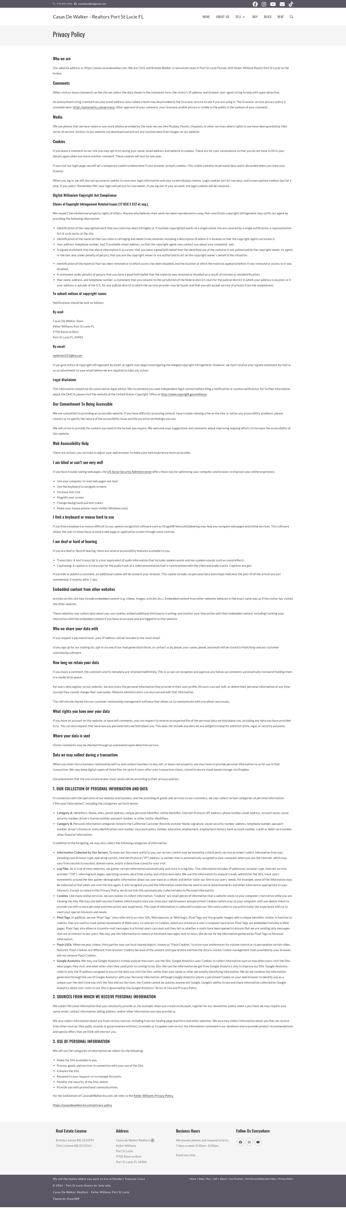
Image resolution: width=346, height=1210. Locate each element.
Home (193, 1178)
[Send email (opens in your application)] (282, 4)
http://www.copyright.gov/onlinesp (184, 394)
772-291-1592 (64, 3)
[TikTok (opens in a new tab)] (290, 4)
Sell (215, 1178)
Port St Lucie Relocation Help (260, 1178)
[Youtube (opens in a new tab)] (273, 4)
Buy (208, 1178)
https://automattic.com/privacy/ (94, 107)
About (223, 1178)
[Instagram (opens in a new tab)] (264, 4)
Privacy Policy (286, 1178)
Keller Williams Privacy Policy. (154, 1095)
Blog (201, 1178)
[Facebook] (240, 1142)
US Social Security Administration (129, 471)
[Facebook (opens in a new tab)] (255, 4)
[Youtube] (258, 1142)
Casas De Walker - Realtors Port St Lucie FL (98, 16)
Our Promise (236, 1178)
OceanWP (73, 1198)
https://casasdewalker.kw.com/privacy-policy (82, 1105)
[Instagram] (249, 1142)
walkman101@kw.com (67, 355)
